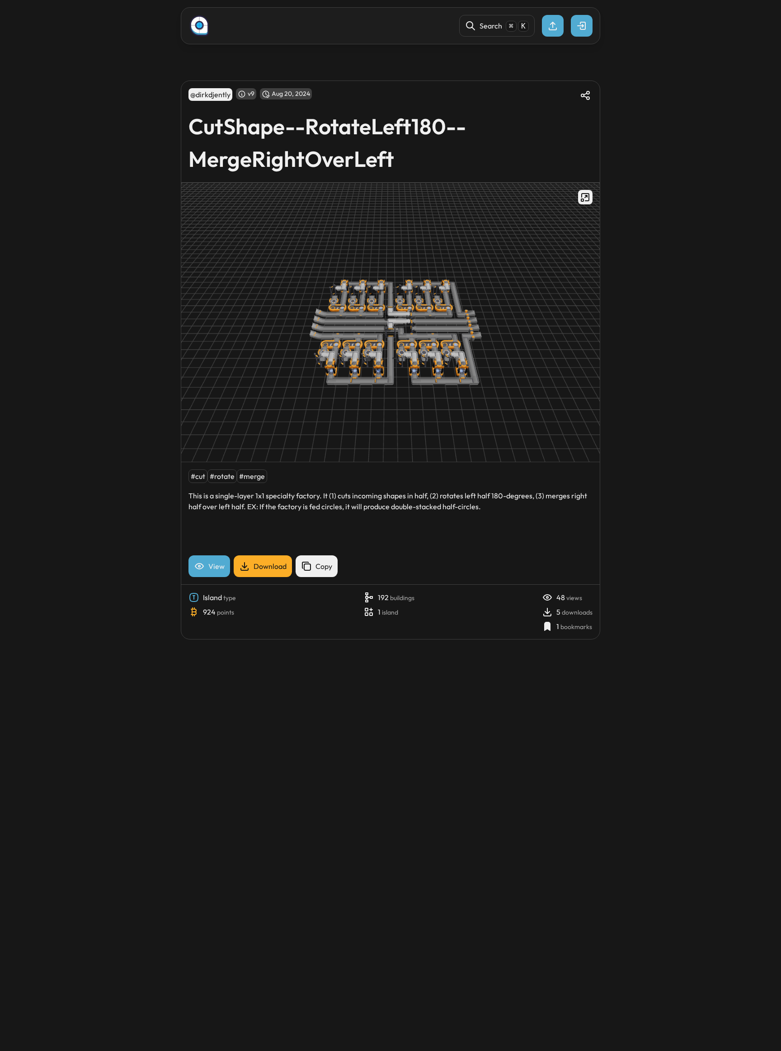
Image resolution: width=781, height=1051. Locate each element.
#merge (252, 476)
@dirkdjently (210, 94)
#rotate (222, 476)
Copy (323, 566)
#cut (198, 476)
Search (503, 25)
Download (270, 566)
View (216, 566)
